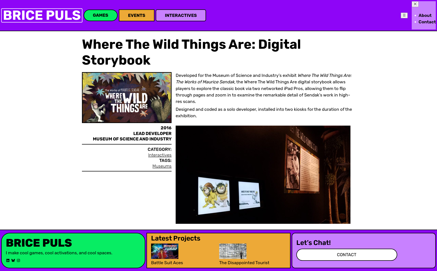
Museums (162, 166)
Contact (346, 254)
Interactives (181, 15)
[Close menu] (415, 4)
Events (136, 15)
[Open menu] (404, 15)
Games (100, 15)
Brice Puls (42, 15)
